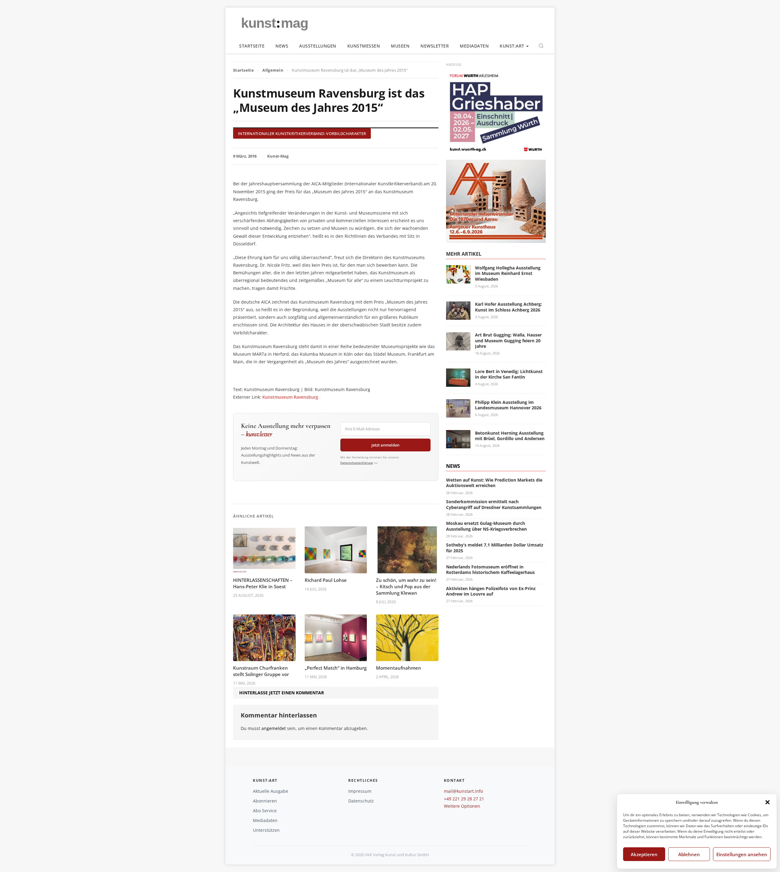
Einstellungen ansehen (741, 854)
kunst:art (512, 46)
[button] (767, 802)
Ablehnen (689, 854)
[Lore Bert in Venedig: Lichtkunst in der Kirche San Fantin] (458, 383)
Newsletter (434, 46)
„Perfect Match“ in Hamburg (336, 668)
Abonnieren (265, 801)
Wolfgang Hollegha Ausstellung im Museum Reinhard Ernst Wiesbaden (508, 273)
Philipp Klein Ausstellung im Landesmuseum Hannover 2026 (508, 404)
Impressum (359, 791)
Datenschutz (361, 801)
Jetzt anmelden (385, 445)
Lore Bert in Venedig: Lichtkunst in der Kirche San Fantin (509, 373)
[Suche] (541, 46)
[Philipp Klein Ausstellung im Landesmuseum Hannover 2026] (458, 414)
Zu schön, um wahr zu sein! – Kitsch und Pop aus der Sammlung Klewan (406, 586)
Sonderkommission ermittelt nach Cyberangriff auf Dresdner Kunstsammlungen (493, 504)
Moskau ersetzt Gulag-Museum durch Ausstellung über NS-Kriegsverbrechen (486, 526)
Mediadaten (474, 46)
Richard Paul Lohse (326, 580)
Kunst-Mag (278, 156)
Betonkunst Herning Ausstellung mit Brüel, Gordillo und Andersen (509, 435)
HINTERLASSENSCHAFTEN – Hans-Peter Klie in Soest (262, 583)
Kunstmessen (363, 46)
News (281, 46)
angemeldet (273, 728)
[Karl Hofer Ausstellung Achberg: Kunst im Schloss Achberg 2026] (458, 316)
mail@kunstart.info (463, 791)
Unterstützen (266, 830)
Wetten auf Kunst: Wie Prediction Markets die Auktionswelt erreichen (494, 482)
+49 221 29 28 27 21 (464, 799)
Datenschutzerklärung (356, 463)
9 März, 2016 (245, 156)
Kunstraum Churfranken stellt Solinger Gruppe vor (261, 671)
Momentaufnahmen (398, 668)
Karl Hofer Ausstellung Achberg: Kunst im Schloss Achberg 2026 (508, 306)
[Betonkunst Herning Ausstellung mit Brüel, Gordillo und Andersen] (458, 444)
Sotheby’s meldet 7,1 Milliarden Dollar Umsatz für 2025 (494, 547)
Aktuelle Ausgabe (270, 791)
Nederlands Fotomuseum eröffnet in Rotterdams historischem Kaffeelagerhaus (490, 569)
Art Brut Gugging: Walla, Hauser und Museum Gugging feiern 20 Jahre (508, 340)
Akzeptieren (644, 854)
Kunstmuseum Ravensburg (290, 397)
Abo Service (265, 810)
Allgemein (272, 70)
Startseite (251, 46)
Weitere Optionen (462, 806)
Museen (400, 46)
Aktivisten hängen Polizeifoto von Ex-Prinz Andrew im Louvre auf (491, 590)
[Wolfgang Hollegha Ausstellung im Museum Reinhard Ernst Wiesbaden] (458, 280)
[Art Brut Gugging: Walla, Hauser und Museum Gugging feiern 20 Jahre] (458, 347)
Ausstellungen (317, 46)
